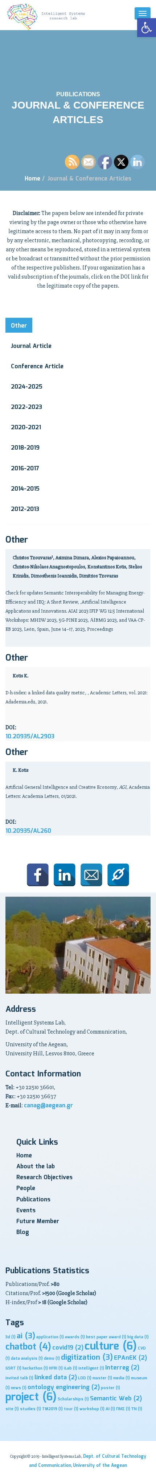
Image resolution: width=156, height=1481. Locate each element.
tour (71, 1409)
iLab (70, 1368)
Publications (33, 1199)
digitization (87, 1358)
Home (32, 178)
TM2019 (52, 1409)
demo (52, 1359)
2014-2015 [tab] (25, 489)
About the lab (35, 1166)
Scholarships (73, 1399)
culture (111, 1346)
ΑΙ (110, 1409)
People (25, 1188)
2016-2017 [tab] (25, 468)
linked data (55, 1378)
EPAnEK (130, 1358)
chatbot (28, 1347)
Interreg (122, 1368)
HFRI (56, 1368)
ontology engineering (64, 1387)
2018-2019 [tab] (25, 448)
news (18, 1388)
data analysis (27, 1359)
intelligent (91, 1368)
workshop (91, 1409)
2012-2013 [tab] (25, 509)
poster (110, 1388)
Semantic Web (116, 1399)
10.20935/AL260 (28, 831)
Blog (22, 1232)
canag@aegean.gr (48, 1105)
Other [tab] (19, 325)
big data (138, 1337)
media (121, 1378)
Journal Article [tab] (31, 346)
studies (30, 1409)
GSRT (13, 1368)
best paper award (106, 1337)
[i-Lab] (47, 17)
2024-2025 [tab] (26, 386)
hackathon (35, 1368)
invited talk (19, 1378)
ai (26, 1336)
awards (75, 1337)
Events (26, 1210)
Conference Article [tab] (37, 366)
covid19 (67, 1348)
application (50, 1337)
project (31, 1397)
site (12, 1409)
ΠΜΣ (123, 1409)
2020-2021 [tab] (26, 427)
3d (10, 1337)
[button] (146, 27)
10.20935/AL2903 (29, 736)
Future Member (37, 1221)
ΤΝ (136, 1409)
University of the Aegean (100, 1465)
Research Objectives (44, 1177)
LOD (84, 1378)
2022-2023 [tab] (26, 407)
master (102, 1378)
